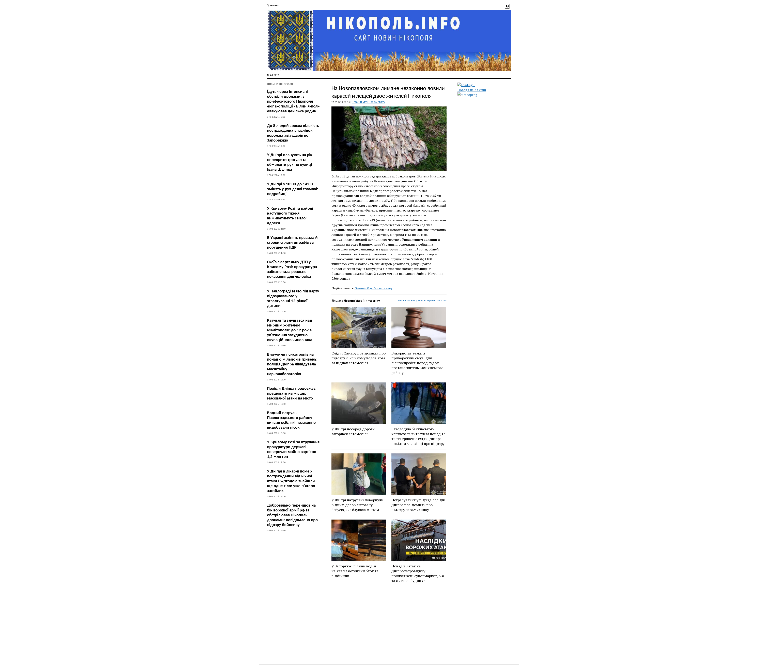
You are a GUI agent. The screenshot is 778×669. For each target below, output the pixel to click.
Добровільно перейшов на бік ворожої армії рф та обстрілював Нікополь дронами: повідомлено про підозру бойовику (292, 515)
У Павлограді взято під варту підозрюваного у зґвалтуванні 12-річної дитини (293, 298)
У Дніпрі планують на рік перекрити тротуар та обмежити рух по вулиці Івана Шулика (289, 162)
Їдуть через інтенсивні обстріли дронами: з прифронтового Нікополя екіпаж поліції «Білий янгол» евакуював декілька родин (293, 101)
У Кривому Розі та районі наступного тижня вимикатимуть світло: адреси (290, 215)
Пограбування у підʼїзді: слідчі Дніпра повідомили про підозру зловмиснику (418, 504)
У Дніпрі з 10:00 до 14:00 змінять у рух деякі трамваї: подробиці (292, 189)
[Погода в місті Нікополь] (487, 85)
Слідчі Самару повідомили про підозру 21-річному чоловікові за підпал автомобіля (358, 358)
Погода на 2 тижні (471, 90)
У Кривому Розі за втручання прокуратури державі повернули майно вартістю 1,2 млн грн (293, 449)
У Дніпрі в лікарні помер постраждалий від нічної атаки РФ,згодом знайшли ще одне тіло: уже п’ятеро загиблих (291, 481)
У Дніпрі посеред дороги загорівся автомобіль (353, 431)
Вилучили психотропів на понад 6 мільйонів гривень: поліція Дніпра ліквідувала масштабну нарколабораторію (292, 364)
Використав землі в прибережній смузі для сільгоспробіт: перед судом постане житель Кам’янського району (417, 363)
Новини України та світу (368, 102)
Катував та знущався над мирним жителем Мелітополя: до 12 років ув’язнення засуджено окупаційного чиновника (289, 330)
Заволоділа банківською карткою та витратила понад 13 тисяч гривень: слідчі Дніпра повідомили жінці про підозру (418, 436)
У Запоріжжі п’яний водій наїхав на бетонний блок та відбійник (354, 571)
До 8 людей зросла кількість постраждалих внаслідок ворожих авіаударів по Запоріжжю (293, 133)
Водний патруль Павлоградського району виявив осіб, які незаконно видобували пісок (291, 420)
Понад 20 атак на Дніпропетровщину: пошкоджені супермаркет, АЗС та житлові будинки (418, 573)
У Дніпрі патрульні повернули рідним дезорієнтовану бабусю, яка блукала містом (357, 504)
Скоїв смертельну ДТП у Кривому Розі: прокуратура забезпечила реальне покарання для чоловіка (292, 269)
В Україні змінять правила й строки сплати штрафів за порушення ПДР (292, 243)
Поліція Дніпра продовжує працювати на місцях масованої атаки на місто (291, 394)
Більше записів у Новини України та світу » (422, 300)
